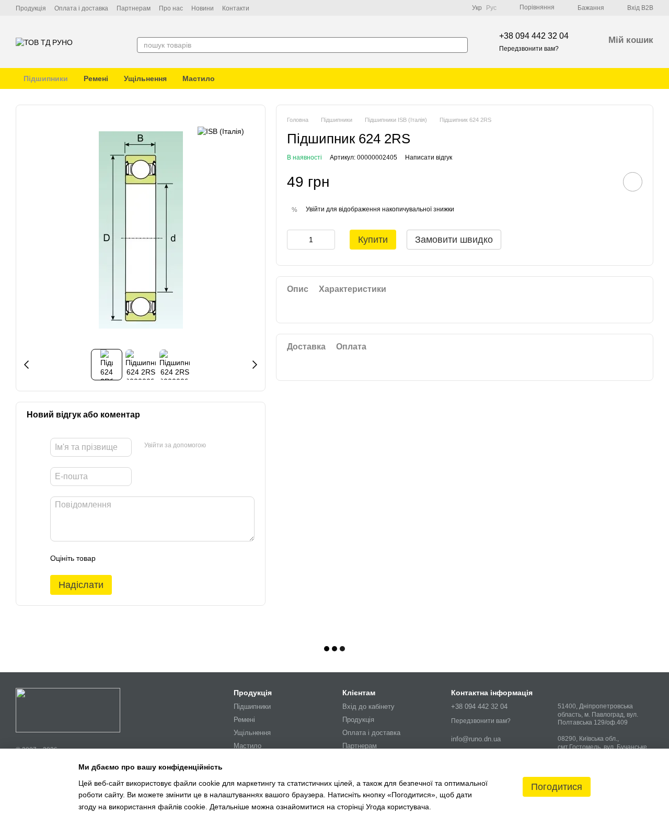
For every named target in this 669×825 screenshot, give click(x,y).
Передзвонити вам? (529, 48)
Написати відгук (428, 157)
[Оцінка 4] (163, 558)
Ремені (96, 78)
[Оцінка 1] (113, 558)
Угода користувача (397, 807)
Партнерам (134, 8)
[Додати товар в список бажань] (632, 181)
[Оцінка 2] (129, 558)
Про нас (171, 8)
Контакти (235, 8)
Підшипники (46, 78)
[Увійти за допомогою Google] (234, 445)
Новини (202, 8)
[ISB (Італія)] (221, 131)
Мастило (198, 78)
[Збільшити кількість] (327, 239)
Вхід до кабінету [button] (368, 706)
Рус (491, 8)
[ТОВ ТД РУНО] (68, 710)
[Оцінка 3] (146, 558)
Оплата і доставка (81, 8)
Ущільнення (145, 78)
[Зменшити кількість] (294, 239)
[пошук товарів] (459, 45)
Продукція (31, 8)
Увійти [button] (315, 208)
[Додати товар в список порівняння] (603, 181)
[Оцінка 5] (179, 558)
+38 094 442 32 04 (534, 35)
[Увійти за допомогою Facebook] (217, 445)
